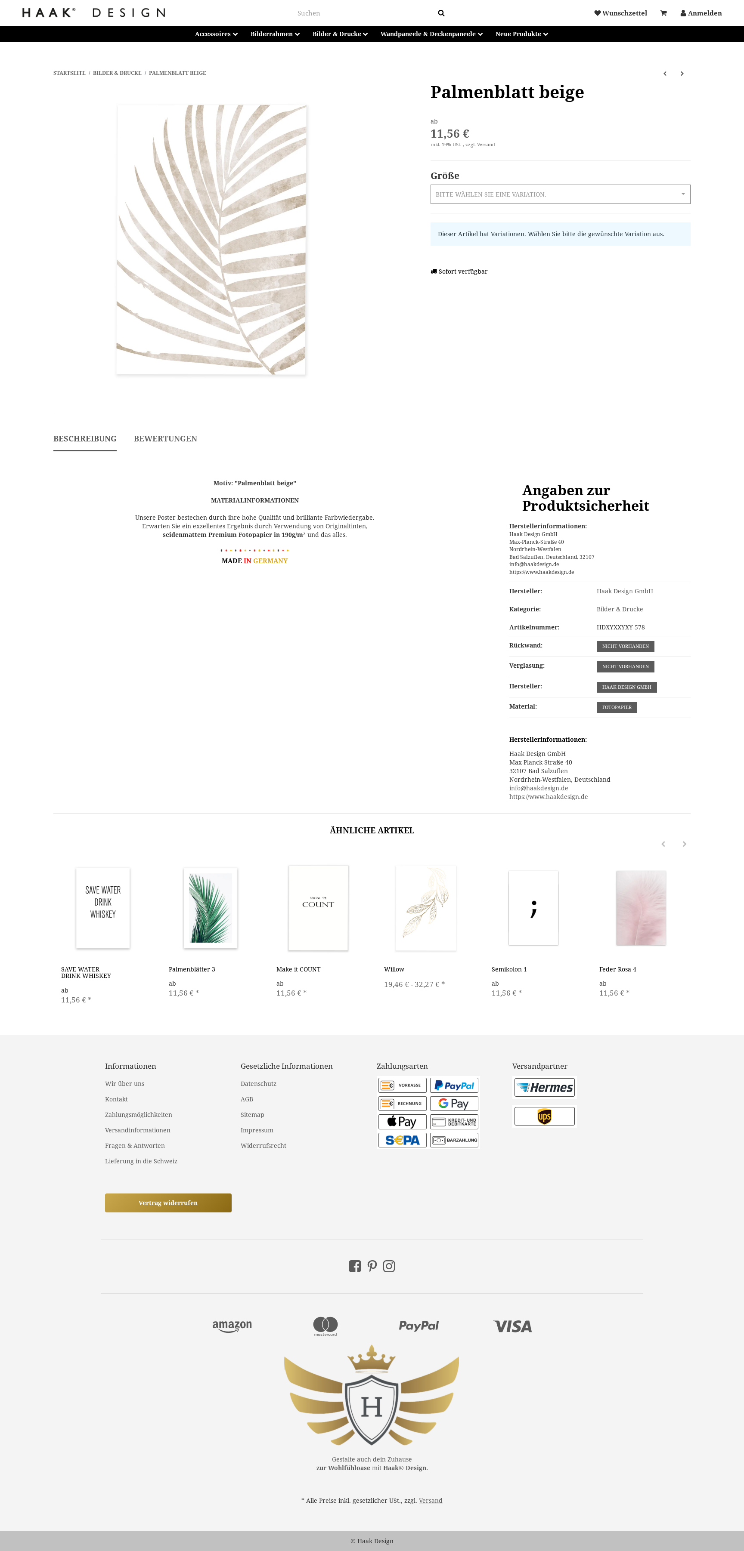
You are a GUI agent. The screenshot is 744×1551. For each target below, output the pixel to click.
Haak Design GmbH (626, 687)
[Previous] (663, 844)
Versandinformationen (137, 1130)
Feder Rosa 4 (617, 969)
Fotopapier (617, 707)
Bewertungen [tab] (165, 438)
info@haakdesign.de (538, 788)
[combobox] (366, 13)
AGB (247, 1099)
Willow (394, 969)
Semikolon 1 (509, 969)
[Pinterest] (372, 1266)
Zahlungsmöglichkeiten (138, 1114)
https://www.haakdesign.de (548, 796)
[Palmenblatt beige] (210, 240)
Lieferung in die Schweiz (141, 1161)
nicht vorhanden (625, 646)
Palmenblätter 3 (192, 969)
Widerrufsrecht (263, 1145)
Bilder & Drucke (620, 609)
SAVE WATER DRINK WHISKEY (86, 972)
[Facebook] (355, 1266)
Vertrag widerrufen (168, 1203)
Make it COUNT (298, 969)
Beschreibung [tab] (85, 438)
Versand (486, 145)
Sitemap (252, 1114)
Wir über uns (124, 1083)
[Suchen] (441, 13)
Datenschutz (258, 1083)
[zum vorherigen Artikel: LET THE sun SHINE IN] (664, 73)
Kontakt (116, 1099)
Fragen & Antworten (135, 1145)
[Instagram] (389, 1266)
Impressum (257, 1130)
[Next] (684, 844)
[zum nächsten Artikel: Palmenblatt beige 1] (682, 73)
